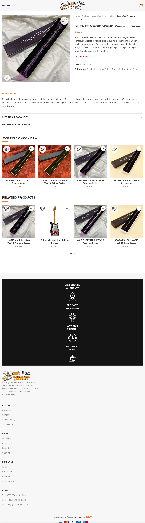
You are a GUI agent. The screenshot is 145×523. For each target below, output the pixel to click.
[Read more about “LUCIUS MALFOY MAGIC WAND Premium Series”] (31, 208)
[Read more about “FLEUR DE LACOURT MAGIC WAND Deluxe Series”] (67, 148)
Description (9, 94)
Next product (81, 20)
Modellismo (7, 439)
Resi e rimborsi (9, 481)
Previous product (76, 20)
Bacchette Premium (126, 16)
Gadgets (85, 16)
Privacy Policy (8, 420)
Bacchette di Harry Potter (103, 16)
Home (77, 16)
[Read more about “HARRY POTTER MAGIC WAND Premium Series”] (103, 148)
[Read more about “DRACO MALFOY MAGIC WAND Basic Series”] (139, 208)
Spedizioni (7, 472)
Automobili (7, 443)
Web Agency (79, 517)
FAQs (5, 467)
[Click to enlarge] (7, 78)
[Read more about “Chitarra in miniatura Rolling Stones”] (67, 208)
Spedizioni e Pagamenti (15, 117)
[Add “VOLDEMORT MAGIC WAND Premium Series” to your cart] (103, 208)
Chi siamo (6, 410)
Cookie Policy (8, 425)
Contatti (6, 415)
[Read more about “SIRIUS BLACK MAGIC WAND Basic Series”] (139, 148)
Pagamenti (7, 477)
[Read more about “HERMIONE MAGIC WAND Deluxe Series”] (31, 148)
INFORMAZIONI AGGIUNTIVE (16, 125)
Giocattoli (6, 448)
